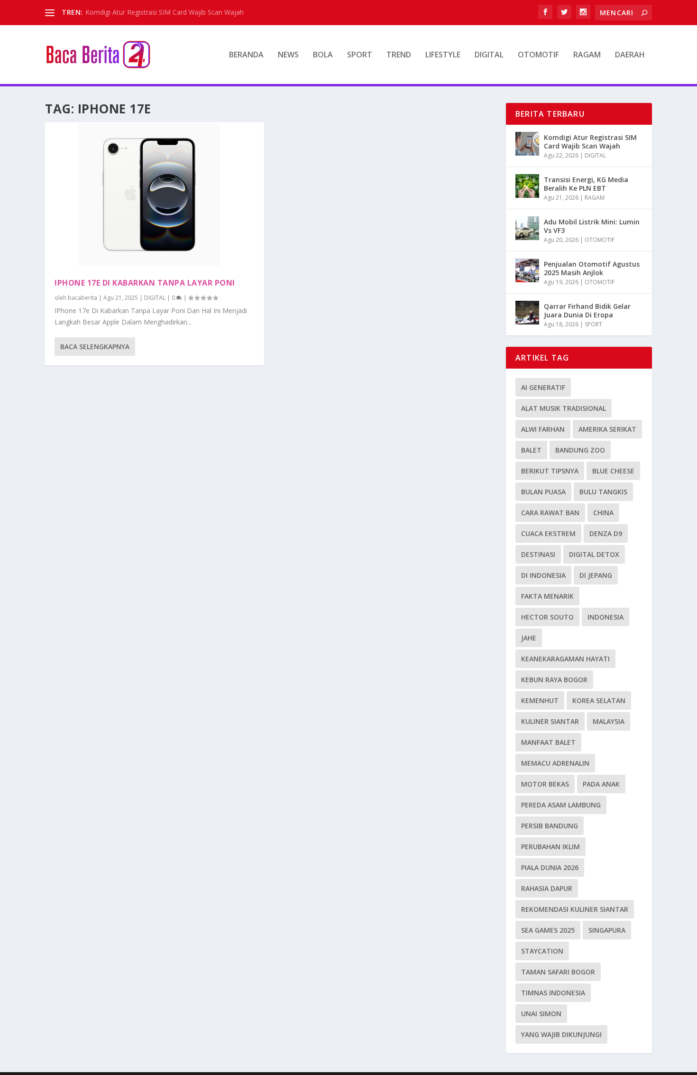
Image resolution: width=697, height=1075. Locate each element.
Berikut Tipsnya (549, 470)
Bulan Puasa (543, 491)
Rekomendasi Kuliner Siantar (574, 909)
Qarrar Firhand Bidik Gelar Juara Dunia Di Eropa (587, 310)
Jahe (528, 637)
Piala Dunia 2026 (549, 867)
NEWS (288, 55)
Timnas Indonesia (553, 992)
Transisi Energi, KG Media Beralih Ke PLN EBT (586, 184)
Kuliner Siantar (550, 721)
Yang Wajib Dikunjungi (561, 1034)
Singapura (606, 930)
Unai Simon (541, 1013)
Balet (531, 449)
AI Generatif (543, 387)
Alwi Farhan (543, 429)
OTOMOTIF (538, 55)
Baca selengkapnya (94, 346)
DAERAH (630, 55)
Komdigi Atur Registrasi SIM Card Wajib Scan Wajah (164, 12)
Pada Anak (601, 783)
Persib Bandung (549, 825)
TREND (398, 55)
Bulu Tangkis (603, 491)
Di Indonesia (543, 575)
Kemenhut (540, 700)
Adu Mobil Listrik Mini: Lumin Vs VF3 (592, 226)
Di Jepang (595, 575)
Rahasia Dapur (546, 888)
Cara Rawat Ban (550, 512)
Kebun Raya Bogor (554, 679)
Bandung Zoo (580, 449)
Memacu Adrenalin (555, 763)
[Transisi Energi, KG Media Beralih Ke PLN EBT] (527, 186)
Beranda (246, 55)
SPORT (359, 55)
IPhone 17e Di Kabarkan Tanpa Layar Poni (145, 283)
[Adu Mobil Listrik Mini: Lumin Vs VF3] (527, 228)
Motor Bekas (545, 783)
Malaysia (608, 721)
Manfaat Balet (548, 742)
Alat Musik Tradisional (563, 408)
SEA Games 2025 (548, 930)
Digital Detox (594, 554)
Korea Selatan (598, 700)
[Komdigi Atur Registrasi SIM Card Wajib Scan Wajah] (527, 144)
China (603, 512)
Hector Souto (547, 616)
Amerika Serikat (607, 429)
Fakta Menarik (547, 596)
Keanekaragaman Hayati (565, 658)
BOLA (323, 55)
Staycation (542, 950)
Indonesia (605, 616)
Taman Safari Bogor (558, 971)
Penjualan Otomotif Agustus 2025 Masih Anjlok (592, 268)
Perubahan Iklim (550, 846)
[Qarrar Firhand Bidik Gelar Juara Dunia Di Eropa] (527, 312)
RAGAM (587, 55)
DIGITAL (489, 55)
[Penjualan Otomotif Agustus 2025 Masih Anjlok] (527, 270)
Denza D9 (605, 533)
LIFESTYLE (442, 55)
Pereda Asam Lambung (561, 804)
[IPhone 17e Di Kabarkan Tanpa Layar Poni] (154, 195)
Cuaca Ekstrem (548, 533)
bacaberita (82, 298)
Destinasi (538, 554)
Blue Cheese (613, 470)
